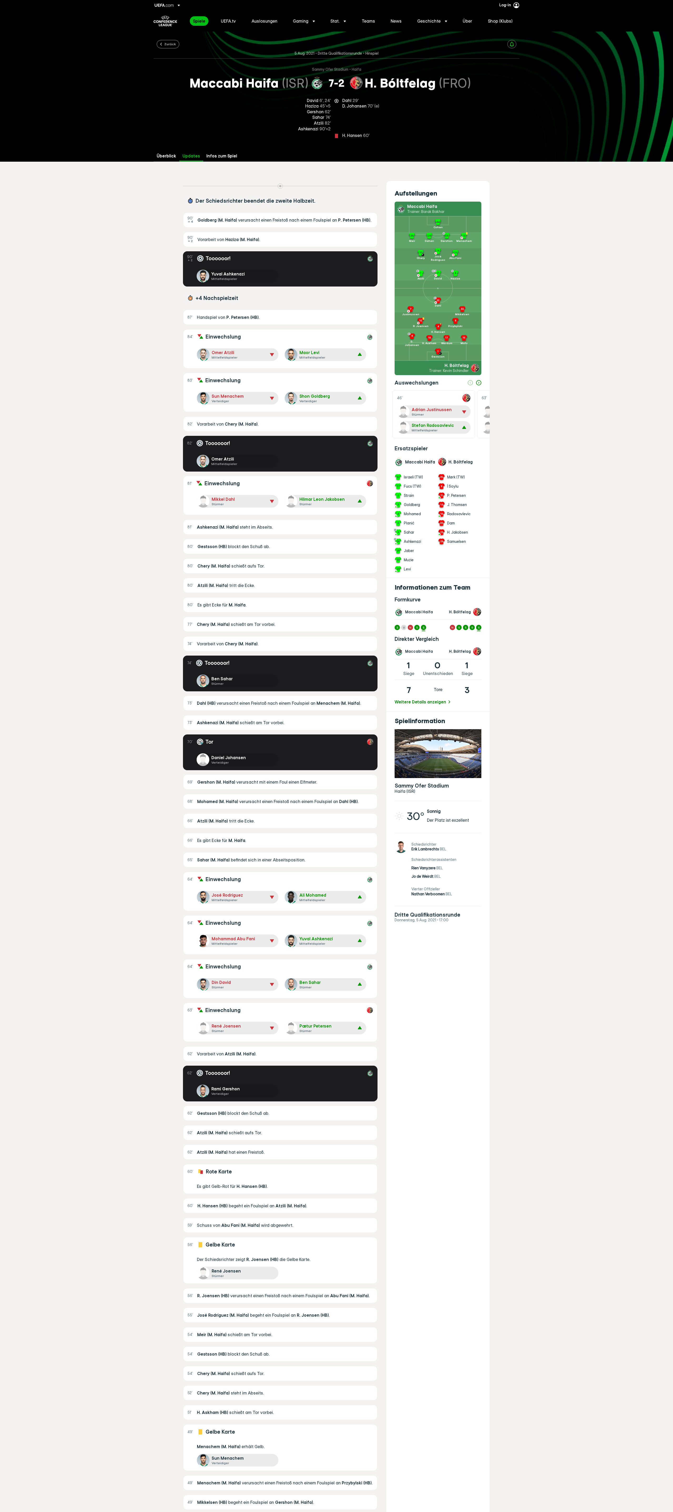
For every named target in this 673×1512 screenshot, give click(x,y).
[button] (303, 21)
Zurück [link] (170, 44)
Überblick (166, 156)
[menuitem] (200, 21)
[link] (199, 21)
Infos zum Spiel (221, 156)
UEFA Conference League (165, 21)
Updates (191, 156)
